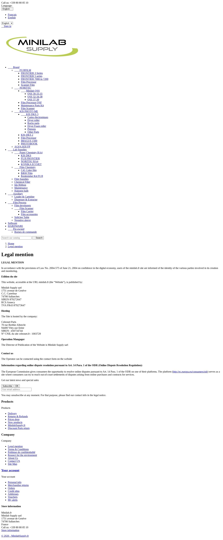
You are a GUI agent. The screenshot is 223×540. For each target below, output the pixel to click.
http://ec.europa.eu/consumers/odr (190, 371)
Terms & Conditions (18, 449)
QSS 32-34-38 (34, 96)
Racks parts (33, 123)
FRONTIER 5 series (31, 76)
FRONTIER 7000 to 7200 (34, 79)
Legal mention (15, 446)
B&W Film (26, 173)
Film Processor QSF (31, 102)
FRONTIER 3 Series (32, 73)
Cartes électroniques (37, 117)
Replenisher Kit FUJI (32, 176)
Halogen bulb (21, 190)
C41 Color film (29, 170)
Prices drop (13, 419)
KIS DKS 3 (29, 114)
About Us (13, 458)
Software (12, 223)
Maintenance (21, 187)
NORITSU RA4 (29, 161)
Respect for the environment (22, 455)
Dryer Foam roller (36, 126)
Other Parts (33, 132)
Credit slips (13, 491)
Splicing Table (21, 217)
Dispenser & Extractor (25, 199)
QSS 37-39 (33, 99)
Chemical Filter (22, 182)
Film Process (17, 202)
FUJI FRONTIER (30, 158)
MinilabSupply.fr (16, 425)
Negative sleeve (22, 220)
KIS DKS (26, 155)
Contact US (14, 461)
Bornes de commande (25, 232)
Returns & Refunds (18, 416)
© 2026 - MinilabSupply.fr (15, 535)
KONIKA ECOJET (31, 164)
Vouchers (12, 497)
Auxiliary (15, 193)
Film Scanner (28, 108)
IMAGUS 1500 (29, 140)
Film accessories (29, 214)
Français (12, 14)
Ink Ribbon (20, 184)
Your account (10, 470)
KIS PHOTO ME (26, 111)
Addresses (13, 494)
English (12, 17)
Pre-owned (16, 229)
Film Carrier (27, 211)
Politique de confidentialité (21, 452)
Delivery (12, 413)
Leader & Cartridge (24, 196)
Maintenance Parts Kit (32, 105)
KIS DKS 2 (27, 134)
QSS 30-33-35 (34, 93)
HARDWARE (15, 226)
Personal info (14, 482)
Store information (10, 530)
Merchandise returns (18, 485)
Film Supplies (21, 179)
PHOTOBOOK (29, 143)
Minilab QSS (30, 90)
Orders (11, 488)
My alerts (12, 499)
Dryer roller (33, 120)
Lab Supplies (17, 149)
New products (15, 422)
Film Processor (28, 82)
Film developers (22, 205)
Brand (13, 67)
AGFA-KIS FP (22, 146)
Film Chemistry (25, 167)
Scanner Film (28, 84)
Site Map (12, 464)
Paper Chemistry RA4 (28, 152)
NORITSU (22, 87)
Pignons (31, 129)
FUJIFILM (22, 70)
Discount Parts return (19, 428)
